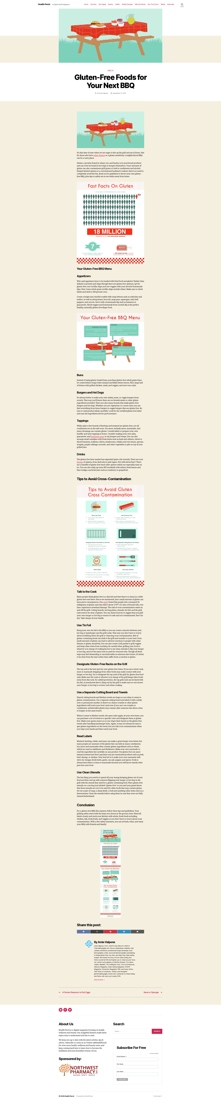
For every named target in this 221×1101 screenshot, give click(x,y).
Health (117, 4)
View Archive (99, 980)
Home (86, 4)
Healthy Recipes (127, 4)
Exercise (93, 4)
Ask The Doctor (153, 4)
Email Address (122, 1056)
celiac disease (99, 155)
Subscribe (170, 4)
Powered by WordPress (84, 1096)
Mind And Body (140, 4)
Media (163, 4)
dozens (80, 462)
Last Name (120, 1071)
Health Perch (44, 4)
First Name (120, 1064)
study (105, 602)
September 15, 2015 (119, 93)
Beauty (110, 4)
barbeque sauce (97, 436)
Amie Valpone (103, 93)
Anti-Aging (102, 4)
